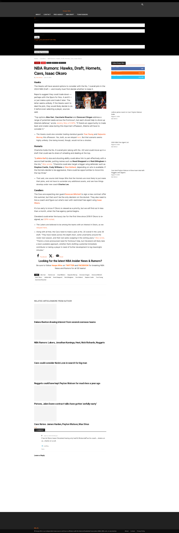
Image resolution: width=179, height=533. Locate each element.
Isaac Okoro (38, 277)
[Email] (65, 290)
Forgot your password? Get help (45, 40)
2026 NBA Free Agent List (120, 142)
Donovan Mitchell (73, 194)
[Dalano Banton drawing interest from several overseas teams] (45, 311)
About (38, 14)
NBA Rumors (62, 63)
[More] (71, 290)
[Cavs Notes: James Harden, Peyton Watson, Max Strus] (45, 413)
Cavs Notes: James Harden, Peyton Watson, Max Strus (61, 424)
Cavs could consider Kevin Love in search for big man (60, 363)
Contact (47, 14)
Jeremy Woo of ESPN (65, 123)
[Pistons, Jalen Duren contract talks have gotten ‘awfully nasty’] (45, 393)
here (79, 137)
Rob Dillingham (69, 277)
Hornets (49, 63)
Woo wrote (47, 164)
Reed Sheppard (57, 277)
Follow (141, 73)
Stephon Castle (89, 277)
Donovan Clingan (85, 275)
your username (39, 28)
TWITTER (70, 265)
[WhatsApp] (51, 290)
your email (37, 50)
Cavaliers (43, 58)
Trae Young (88, 134)
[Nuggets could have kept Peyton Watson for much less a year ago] (45, 372)
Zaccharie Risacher (40, 280)
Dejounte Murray (72, 275)
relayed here (41, 228)
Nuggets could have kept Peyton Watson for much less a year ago (67, 383)
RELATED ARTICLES (43, 301)
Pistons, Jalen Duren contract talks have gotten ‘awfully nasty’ (65, 404)
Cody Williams (61, 275)
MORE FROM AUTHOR (62, 301)
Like (142, 68)
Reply (42, 449)
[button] (142, 5)
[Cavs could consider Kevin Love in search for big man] (45, 352)
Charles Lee (51, 275)
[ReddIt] (58, 290)
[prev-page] (35, 427)
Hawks (43, 63)
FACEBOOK (83, 265)
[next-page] (36, 427)
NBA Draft (70, 14)
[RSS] (36, 528)
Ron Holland (70, 167)
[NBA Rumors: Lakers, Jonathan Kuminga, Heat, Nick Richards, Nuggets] (45, 332)
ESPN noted (49, 219)
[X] (44, 290)
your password (39, 35)
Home (36, 58)
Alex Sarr (43, 275)
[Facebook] (37, 290)
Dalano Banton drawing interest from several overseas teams (65, 322)
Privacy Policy (141, 531)
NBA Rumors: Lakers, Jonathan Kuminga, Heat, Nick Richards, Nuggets (69, 342)
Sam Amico (39, 77)
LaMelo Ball (41, 158)
